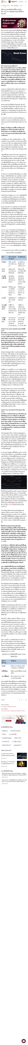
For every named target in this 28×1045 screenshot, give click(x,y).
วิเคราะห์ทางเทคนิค (8, 245)
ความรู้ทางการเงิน (5, 5)
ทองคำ (21, 139)
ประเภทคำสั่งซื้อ (12, 734)
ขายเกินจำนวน (5, 741)
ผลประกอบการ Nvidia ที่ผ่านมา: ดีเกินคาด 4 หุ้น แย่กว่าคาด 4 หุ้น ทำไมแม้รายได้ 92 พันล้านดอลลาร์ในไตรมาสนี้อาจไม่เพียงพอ (14, 780)
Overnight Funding (6, 738)
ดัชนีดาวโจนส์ (17, 738)
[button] (24, 1041)
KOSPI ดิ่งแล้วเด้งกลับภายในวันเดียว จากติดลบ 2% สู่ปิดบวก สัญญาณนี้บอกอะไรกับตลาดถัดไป (14, 774)
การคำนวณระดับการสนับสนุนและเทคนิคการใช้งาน (13, 710)
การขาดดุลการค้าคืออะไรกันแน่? (8, 706)
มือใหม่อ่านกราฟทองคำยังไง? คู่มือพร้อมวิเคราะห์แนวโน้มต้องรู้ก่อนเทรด (8, 763)
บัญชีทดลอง (5, 730)
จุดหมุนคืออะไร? (17, 745)
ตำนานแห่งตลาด (15, 5)
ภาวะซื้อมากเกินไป (16, 741)
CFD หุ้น (4, 734)
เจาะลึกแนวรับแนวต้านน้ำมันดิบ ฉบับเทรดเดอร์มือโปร (8, 754)
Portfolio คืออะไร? (6, 745)
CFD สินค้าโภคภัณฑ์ (15, 730)
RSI (16, 340)
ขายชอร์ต (10, 504)
